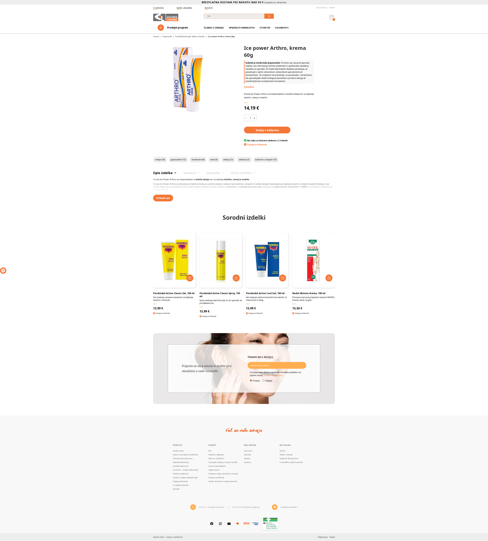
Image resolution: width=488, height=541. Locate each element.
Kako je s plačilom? (216, 458)
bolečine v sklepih (266, 159)
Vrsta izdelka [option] (241, 173)
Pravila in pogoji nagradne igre (185, 477)
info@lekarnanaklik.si (289, 507)
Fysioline (249, 86)
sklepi (228, 159)
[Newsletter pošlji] (302, 365)
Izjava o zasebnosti (174, 537)
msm (214, 159)
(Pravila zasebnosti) (273, 375)
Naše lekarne (184, 8)
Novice (209, 8)
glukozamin (178, 159)
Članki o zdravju (214, 27)
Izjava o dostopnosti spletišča (185, 454)
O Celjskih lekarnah (180, 485)
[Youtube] (229, 523)
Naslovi (247, 458)
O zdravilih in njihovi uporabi (291, 462)
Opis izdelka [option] (163, 173)
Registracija (322, 8)
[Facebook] (212, 523)
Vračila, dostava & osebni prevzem (222, 481)
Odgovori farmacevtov (289, 458)
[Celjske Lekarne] (165, 17)
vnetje (160, 159)
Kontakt (176, 489)
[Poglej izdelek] (174, 260)
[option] (174, 276)
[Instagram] (220, 523)
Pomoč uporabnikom (217, 466)
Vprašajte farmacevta (242, 27)
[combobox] (239, 16)
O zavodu (158, 8)
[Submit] (269, 16)
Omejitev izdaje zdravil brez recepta (223, 473)
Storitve (265, 27)
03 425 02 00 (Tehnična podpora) (246, 507)
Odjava (268, 380)
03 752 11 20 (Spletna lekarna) (211, 507)
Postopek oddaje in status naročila (222, 462)
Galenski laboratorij (181, 462)
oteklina (244, 159)
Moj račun (248, 451)
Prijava (332, 8)
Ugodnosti (281, 27)
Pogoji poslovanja (180, 481)
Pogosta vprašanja (216, 477)
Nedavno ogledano (216, 454)
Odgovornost (213, 470)
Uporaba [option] (213, 173)
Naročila (247, 454)
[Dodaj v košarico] (189, 278)
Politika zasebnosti (180, 473)
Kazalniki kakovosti (180, 466)
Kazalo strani (178, 451)
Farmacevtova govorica (182, 458)
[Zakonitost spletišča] (270, 523)
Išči (209, 451)
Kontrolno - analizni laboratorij (185, 470)
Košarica (247, 462)
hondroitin (198, 159)
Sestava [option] (189, 173)
